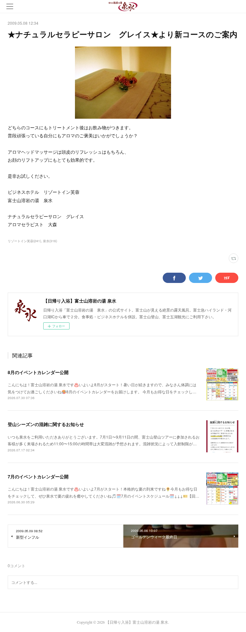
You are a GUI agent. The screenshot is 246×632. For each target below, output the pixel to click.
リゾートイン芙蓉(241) (24, 241)
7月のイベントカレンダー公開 (38, 476)
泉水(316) (50, 241)
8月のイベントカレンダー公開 (38, 372)
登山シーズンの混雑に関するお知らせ (46, 424)
